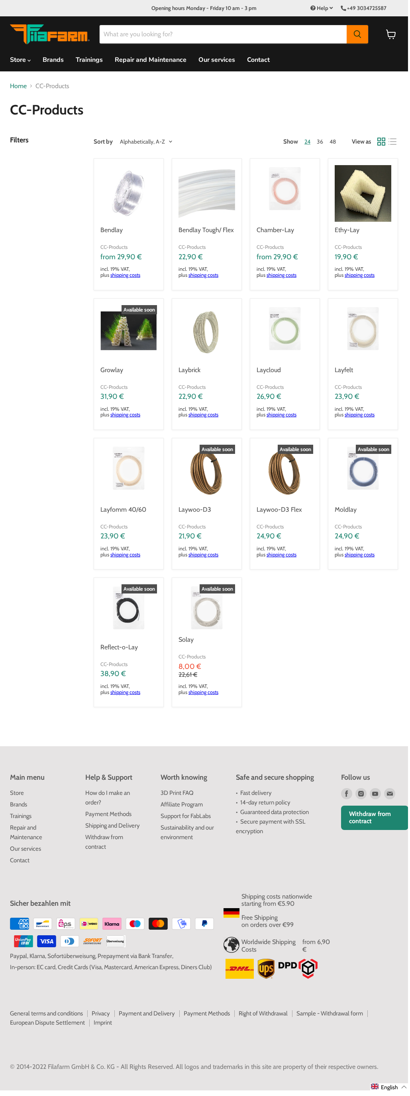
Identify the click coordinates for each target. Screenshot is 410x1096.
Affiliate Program (182, 804)
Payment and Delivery (147, 1013)
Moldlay (346, 509)
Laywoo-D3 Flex (279, 509)
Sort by (103, 141)
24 (307, 141)
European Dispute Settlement (47, 1022)
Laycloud (269, 370)
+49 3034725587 (366, 8)
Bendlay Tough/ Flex (206, 230)
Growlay (111, 370)
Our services (216, 59)
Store (17, 792)
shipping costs (125, 275)
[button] (389, 1086)
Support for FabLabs (186, 816)
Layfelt (344, 370)
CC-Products (114, 247)
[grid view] (381, 141)
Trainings (89, 59)
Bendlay (111, 230)
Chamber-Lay (275, 230)
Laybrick (189, 370)
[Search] (357, 34)
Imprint (103, 1022)
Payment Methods (108, 814)
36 (320, 141)
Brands (53, 59)
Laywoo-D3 (195, 509)
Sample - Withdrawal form (329, 1013)
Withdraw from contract (370, 817)
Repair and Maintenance (150, 59)
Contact (258, 59)
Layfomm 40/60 (123, 509)
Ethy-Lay (347, 230)
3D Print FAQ (177, 792)
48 (333, 141)
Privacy (101, 1013)
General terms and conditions (46, 1013)
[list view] (392, 141)
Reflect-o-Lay (119, 647)
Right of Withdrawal (263, 1013)
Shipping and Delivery (112, 825)
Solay (186, 639)
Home (18, 86)
